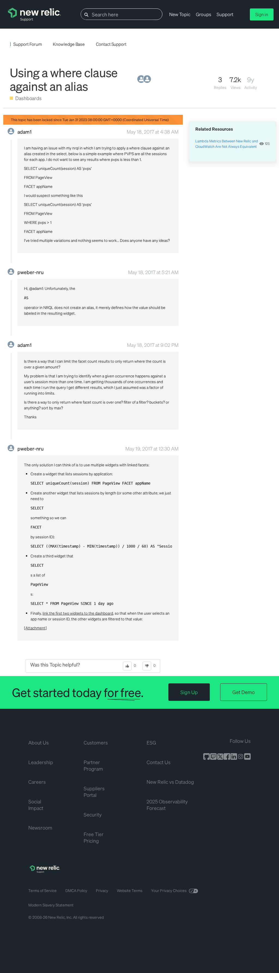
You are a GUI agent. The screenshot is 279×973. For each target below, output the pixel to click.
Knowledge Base (69, 44)
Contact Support (111, 44)
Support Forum (27, 44)
